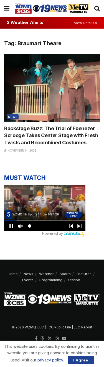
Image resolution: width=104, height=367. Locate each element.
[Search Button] (97, 8)
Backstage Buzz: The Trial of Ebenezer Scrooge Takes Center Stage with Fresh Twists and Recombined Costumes (51, 135)
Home (13, 274)
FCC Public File (59, 327)
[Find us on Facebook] (36, 339)
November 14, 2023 (21, 150)
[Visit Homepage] (52, 8)
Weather (46, 274)
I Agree (80, 360)
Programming (50, 280)
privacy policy (50, 360)
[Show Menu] (6, 8)
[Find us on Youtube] (64, 339)
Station (74, 280)
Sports (65, 274)
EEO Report (83, 327)
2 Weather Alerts (25, 22)
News (12, 117)
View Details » (85, 23)
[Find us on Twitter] (49, 339)
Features (84, 274)
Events (28, 280)
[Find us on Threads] (42, 339)
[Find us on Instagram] (57, 339)
